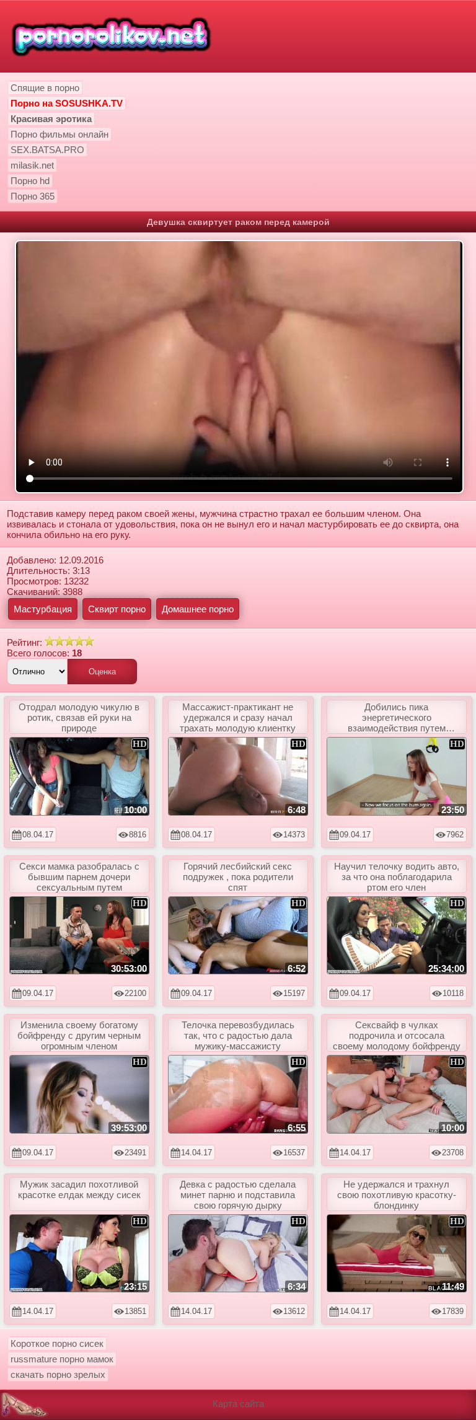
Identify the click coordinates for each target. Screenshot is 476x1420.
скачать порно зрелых (58, 1374)
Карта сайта (238, 1403)
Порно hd (30, 180)
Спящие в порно (45, 87)
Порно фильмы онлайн (59, 134)
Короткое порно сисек (57, 1343)
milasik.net (32, 165)
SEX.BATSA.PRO (47, 149)
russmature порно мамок (62, 1359)
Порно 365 (33, 196)
